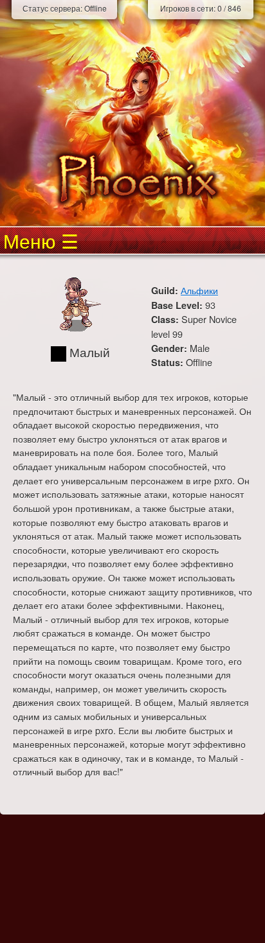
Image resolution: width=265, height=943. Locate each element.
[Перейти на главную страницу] (132, 178)
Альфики (199, 290)
